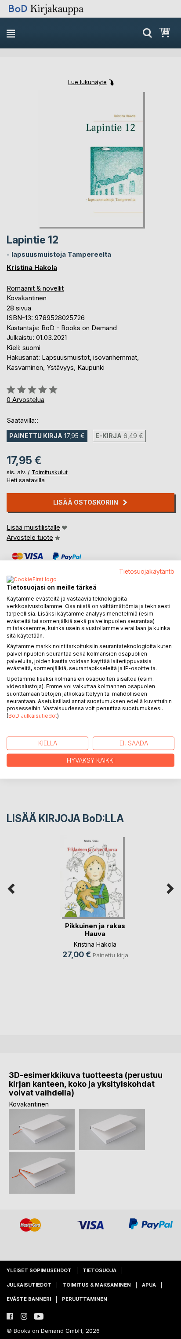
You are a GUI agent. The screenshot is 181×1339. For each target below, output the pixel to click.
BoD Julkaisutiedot (32, 715)
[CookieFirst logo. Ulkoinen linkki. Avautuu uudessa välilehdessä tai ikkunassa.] (32, 580)
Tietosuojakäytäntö (146, 571)
